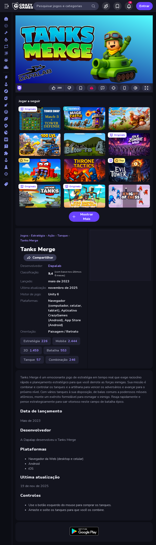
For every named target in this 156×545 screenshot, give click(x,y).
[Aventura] (6, 91)
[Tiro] (6, 173)
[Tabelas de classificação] (6, 67)
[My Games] (117, 6)
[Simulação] (6, 160)
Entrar (144, 6)
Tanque (62, 236)
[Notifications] (129, 6)
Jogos (24, 236)
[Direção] (6, 111)
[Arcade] (6, 84)
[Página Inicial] (6, 18)
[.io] (6, 132)
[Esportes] (6, 118)
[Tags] (6, 184)
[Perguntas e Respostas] (6, 146)
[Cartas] (6, 98)
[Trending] (6, 39)
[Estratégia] (6, 125)
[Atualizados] (6, 46)
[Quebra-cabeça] (6, 153)
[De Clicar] (6, 105)
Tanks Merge (29, 240)
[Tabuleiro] (6, 167)
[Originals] (6, 53)
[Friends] (106, 6)
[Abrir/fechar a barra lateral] (6, 6)
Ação (51, 236)
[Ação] (6, 77)
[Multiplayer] (6, 60)
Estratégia (38, 236)
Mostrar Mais (86, 216)
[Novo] (6, 32)
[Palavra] (6, 139)
